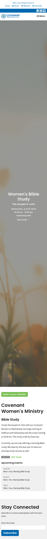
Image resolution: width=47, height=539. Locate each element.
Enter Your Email (7, 523)
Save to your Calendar (14, 394)
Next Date (22, 219)
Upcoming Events (11, 462)
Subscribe (10, 533)
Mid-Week (16, 457)
